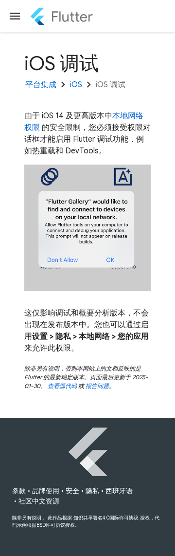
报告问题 (97, 385)
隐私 (92, 490)
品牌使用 (45, 490)
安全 (72, 490)
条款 (19, 490)
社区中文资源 (38, 501)
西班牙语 (119, 490)
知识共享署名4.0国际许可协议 (106, 518)
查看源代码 (62, 385)
